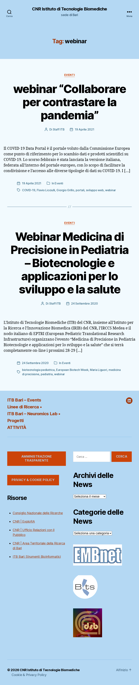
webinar (110, 190)
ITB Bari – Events (24, 400)
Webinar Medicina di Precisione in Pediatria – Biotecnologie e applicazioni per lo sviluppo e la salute (69, 263)
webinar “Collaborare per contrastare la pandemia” (69, 102)
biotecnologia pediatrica (38, 370)
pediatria (47, 374)
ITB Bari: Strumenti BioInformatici (37, 556)
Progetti (15, 420)
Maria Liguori (98, 370)
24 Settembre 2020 (84, 303)
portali (80, 190)
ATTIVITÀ (16, 427)
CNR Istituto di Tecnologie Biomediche (69, 9)
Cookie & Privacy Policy (29, 675)
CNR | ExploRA (24, 521)
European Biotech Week (72, 370)
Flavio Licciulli (46, 190)
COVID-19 (28, 190)
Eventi (69, 75)
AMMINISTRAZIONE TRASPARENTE (36, 458)
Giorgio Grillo (65, 190)
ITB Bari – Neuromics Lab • (33, 413)
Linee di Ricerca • (24, 406)
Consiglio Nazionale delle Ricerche (38, 513)
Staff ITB (59, 129)
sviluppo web (95, 190)
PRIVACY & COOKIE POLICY (33, 480)
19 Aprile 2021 (84, 129)
